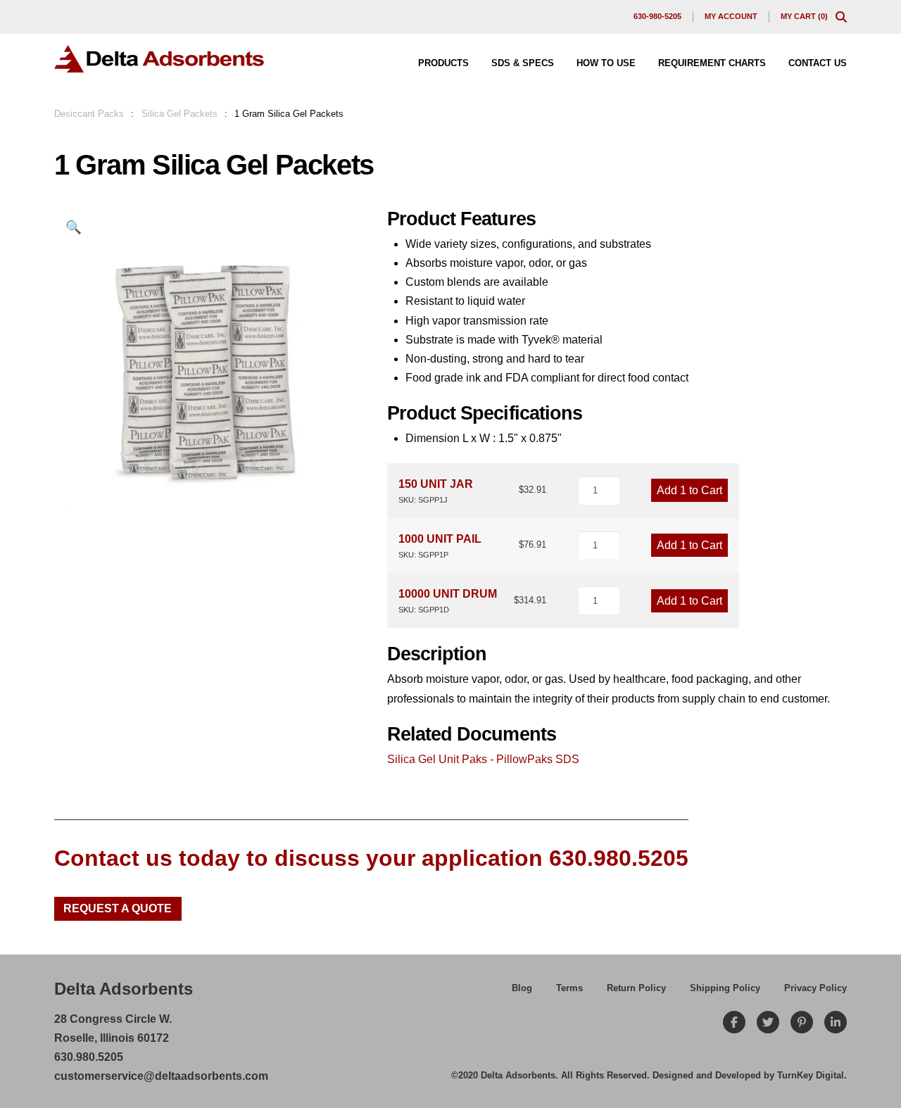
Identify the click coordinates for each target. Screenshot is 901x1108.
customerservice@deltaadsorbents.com (161, 1076)
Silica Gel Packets (179, 113)
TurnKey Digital (810, 1075)
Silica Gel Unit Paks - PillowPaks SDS (483, 759)
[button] (841, 17)
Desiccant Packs (89, 113)
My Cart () (804, 16)
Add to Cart (689, 490)
